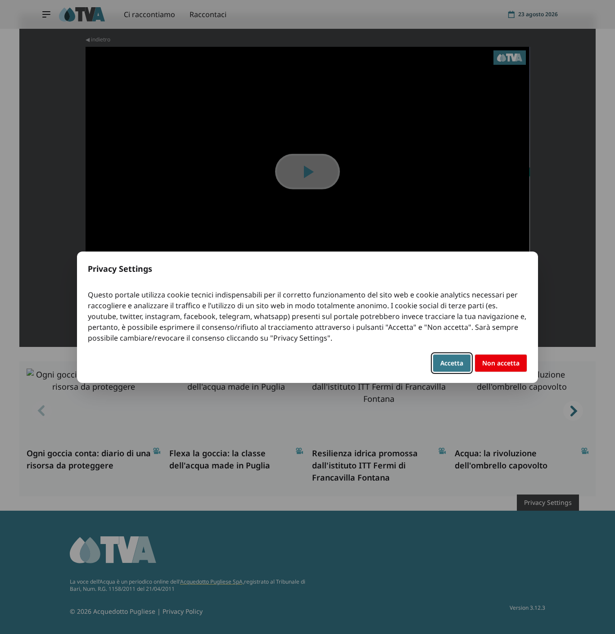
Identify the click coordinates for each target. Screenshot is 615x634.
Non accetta (501, 363)
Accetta (451, 363)
